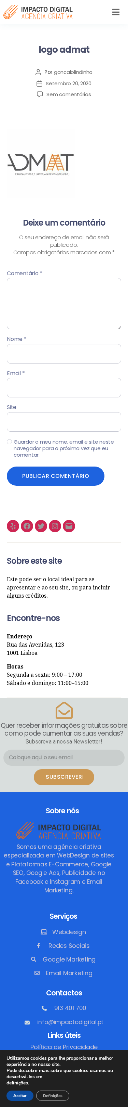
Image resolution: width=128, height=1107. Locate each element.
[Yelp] (13, 526)
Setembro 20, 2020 (68, 83)
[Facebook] (27, 526)
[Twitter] (41, 526)
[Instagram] (55, 526)
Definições (52, 1095)
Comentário (24, 273)
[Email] (69, 526)
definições (17, 1083)
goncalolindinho (73, 72)
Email (16, 373)
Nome (17, 339)
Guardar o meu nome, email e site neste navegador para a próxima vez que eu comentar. (64, 448)
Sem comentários (68, 94)
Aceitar (20, 1095)
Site (11, 407)
